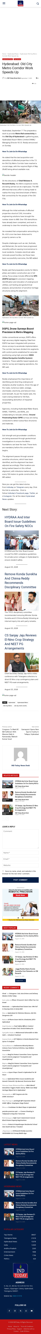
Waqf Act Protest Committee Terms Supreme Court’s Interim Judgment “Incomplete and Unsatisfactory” (20, 1056)
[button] (18, 918)
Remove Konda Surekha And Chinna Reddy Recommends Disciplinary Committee (21, 580)
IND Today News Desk (14, 78)
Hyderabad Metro (22, 702)
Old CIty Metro (7, 706)
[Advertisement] (20, 28)
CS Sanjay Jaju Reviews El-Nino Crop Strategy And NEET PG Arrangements (21, 642)
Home (4, 54)
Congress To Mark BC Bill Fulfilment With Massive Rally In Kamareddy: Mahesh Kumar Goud (10, 734)
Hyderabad (12, 702)
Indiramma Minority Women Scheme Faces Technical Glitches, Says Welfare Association (18, 1048)
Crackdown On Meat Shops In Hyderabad (22, 1107)
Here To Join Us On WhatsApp (14, 151)
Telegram (20, 487)
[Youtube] (31, 1311)
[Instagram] (15, 1311)
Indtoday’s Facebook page (18, 493)
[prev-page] (3, 818)
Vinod (4, 993)
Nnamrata (5, 1006)
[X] (20, 1311)
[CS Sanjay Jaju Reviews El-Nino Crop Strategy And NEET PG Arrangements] (7, 808)
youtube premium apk (10, 1111)
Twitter (32, 493)
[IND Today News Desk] (3, 78)
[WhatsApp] (26, 1311)
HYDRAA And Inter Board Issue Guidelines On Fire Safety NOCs (20, 521)
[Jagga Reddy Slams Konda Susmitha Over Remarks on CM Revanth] (7, 972)
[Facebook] (9, 1311)
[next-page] (7, 818)
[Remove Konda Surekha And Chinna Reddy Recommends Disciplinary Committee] (7, 795)
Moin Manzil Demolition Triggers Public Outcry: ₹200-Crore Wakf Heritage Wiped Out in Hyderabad (19, 1087)
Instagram (8, 496)
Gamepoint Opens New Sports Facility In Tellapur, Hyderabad (30, 731)
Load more (19, 980)
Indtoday (9, 487)
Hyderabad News (13, 54)
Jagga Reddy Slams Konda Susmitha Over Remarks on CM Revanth (26, 971)
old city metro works (20, 706)
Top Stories (17, 59)
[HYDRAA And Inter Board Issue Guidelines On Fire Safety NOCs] (7, 784)
